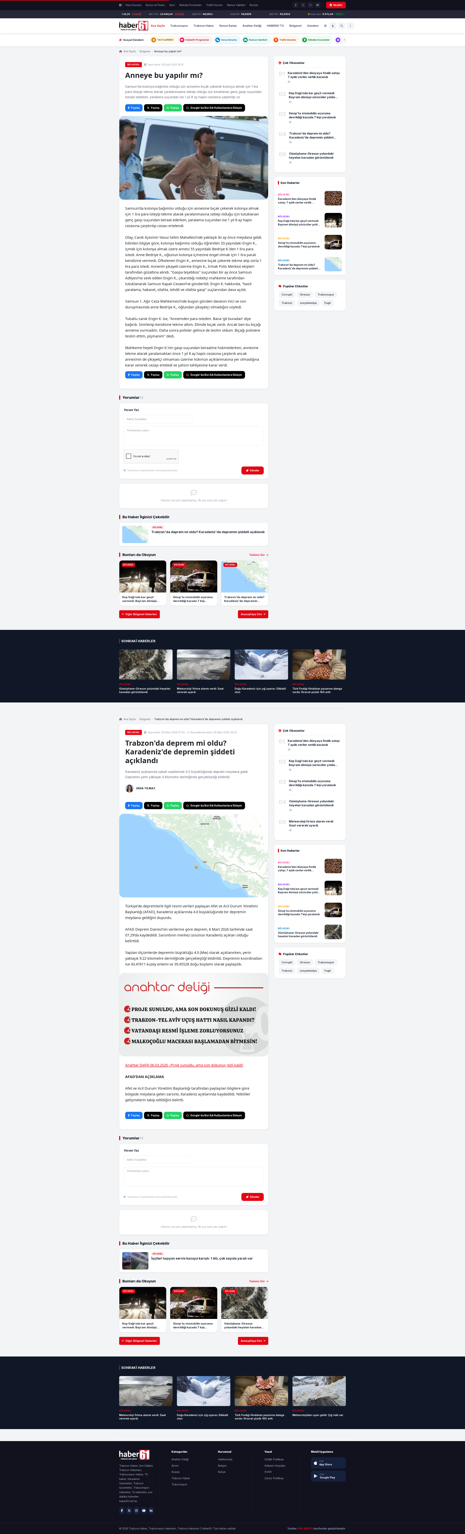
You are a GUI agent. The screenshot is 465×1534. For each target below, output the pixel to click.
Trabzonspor (179, 25)
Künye (222, 1472)
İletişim (222, 1465)
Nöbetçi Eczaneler (190, 5)
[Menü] (350, 25)
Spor (172, 5)
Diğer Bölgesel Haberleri (141, 614)
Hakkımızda (225, 1459)
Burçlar (254, 5)
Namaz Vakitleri (236, 5)
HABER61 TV (275, 25)
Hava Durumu (133, 5)
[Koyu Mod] (333, 25)
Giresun (305, 294)
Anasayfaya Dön (251, 614)
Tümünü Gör (257, 554)
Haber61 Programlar (197, 39)
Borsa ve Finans (155, 5)
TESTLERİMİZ (165, 39)
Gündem (313, 25)
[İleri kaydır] (344, 40)
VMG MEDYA (305, 1528)
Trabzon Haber (203, 25)
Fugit (327, 302)
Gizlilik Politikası (274, 1459)
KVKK (268, 1472)
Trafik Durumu (214, 5)
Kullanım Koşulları (274, 1465)
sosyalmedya (308, 302)
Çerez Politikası (274, 1478)
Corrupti (287, 294)
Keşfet (337, 5)
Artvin (175, 1465)
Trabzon (287, 302)
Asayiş (175, 1472)
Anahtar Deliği (251, 25)
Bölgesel (295, 25)
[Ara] (341, 25)
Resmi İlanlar (228, 25)
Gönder (254, 470)
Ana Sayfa (158, 25)
